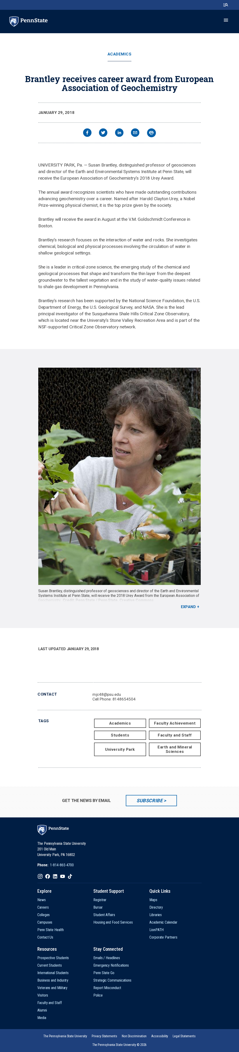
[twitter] (103, 133)
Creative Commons (137, 600)
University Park (120, 749)
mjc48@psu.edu (106, 694)
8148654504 (124, 699)
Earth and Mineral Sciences (175, 749)
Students (120, 735)
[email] (135, 133)
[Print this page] (151, 132)
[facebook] (87, 133)
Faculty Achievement (175, 723)
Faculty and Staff (175, 735)
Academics (120, 54)
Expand (188, 607)
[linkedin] (119, 133)
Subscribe (149, 800)
